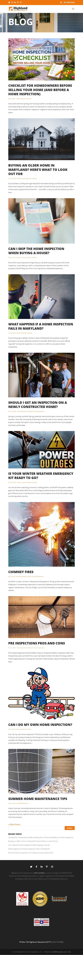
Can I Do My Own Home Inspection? (40, 724)
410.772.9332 (58, 942)
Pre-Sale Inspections (39, 411)
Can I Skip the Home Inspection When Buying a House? (36, 250)
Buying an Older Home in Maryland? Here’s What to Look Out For (37, 169)
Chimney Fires (20, 572)
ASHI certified (39, 873)
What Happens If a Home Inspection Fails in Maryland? (40, 326)
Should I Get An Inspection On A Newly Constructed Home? (37, 404)
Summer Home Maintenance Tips (37, 798)
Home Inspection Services (23, 99)
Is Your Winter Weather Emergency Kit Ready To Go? (40, 475)
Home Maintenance (38, 576)
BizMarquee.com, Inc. (62, 952)
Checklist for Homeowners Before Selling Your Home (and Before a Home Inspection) (40, 89)
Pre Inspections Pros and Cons (36, 643)
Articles (19, 178)
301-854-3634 (69, 2)
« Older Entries (14, 824)
